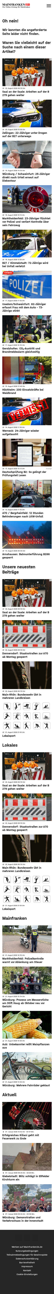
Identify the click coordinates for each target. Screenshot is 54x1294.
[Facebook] (19, 1237)
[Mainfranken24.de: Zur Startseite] (16, 6)
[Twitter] (27, 1237)
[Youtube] (35, 1237)
